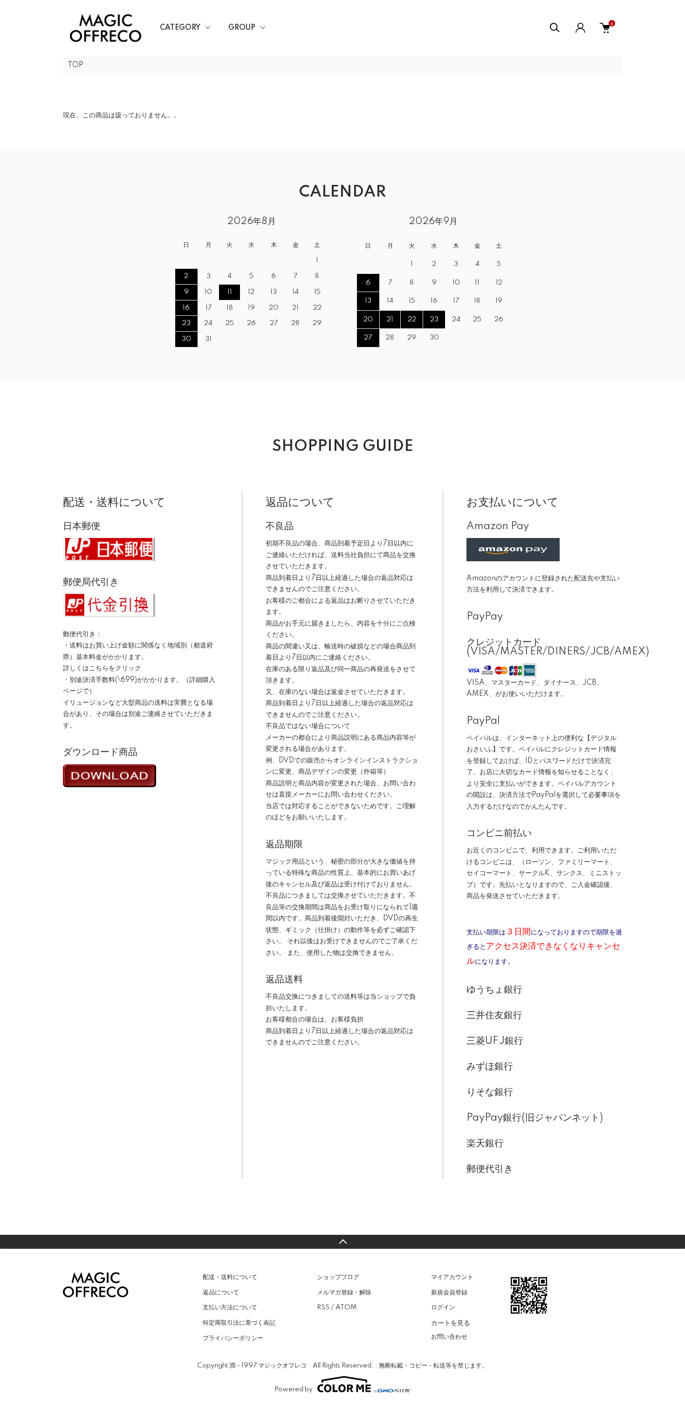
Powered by (293, 1389)
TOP (75, 65)
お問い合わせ (449, 1337)
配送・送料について (230, 1277)
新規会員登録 (449, 1292)
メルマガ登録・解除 (344, 1292)
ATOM (346, 1307)
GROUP (241, 28)
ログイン (443, 1307)
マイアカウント (452, 1277)
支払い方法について (230, 1307)
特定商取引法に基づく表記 (239, 1323)
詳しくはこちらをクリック (102, 668)
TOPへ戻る (342, 1242)
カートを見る (450, 1322)
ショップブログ (338, 1277)
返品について (221, 1292)
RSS (323, 1307)
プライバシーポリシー (233, 1338)
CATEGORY (180, 28)
